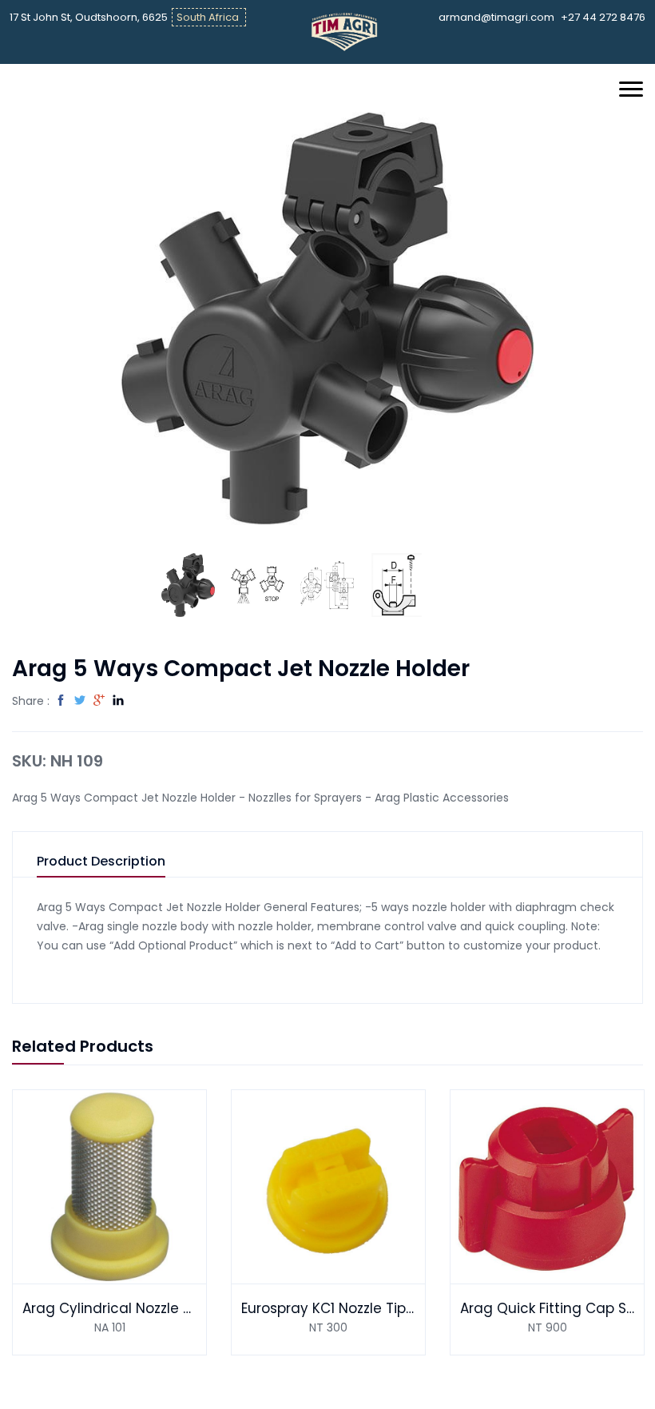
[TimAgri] (345, 31)
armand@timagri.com (496, 17)
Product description (101, 862)
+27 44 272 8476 (603, 17)
